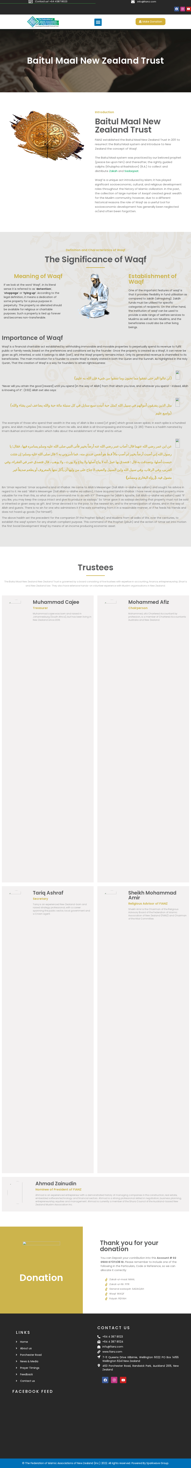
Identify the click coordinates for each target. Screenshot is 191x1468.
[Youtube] (188, 9)
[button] (98, 22)
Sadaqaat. (131, 171)
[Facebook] (176, 9)
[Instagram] (182, 9)
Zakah (113, 171)
